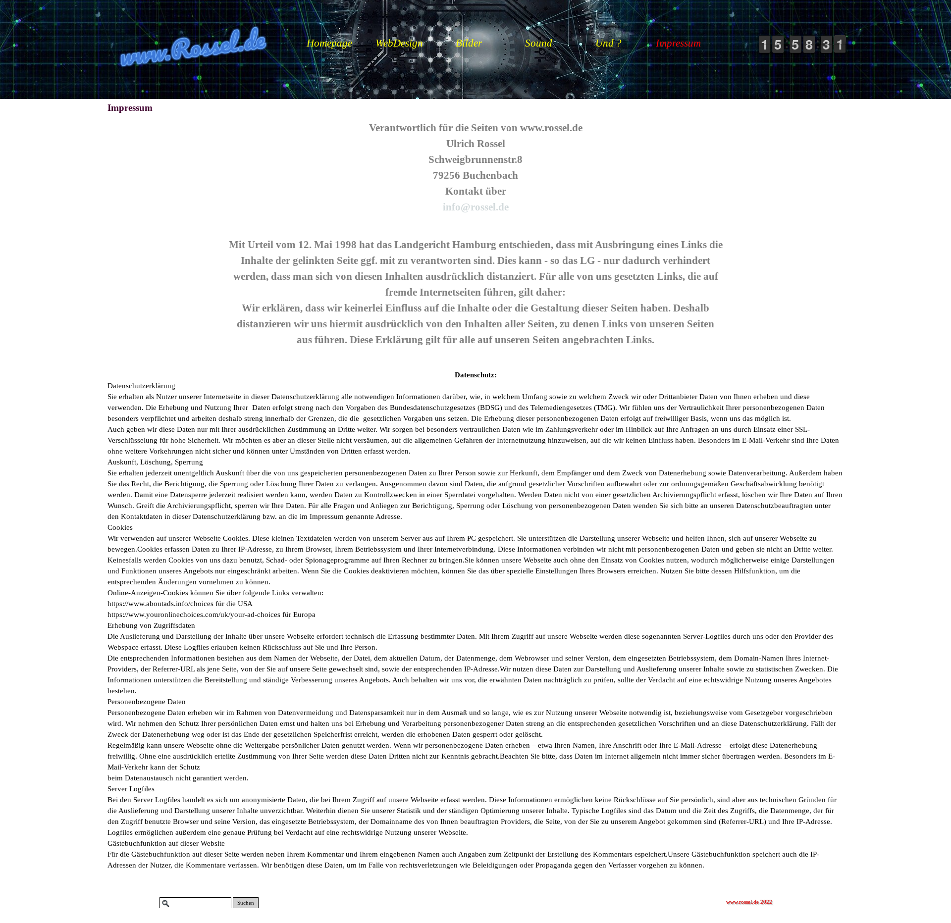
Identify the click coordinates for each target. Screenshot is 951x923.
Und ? (608, 43)
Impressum (678, 43)
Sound (538, 43)
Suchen (245, 903)
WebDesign (399, 43)
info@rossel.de (476, 207)
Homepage (329, 43)
